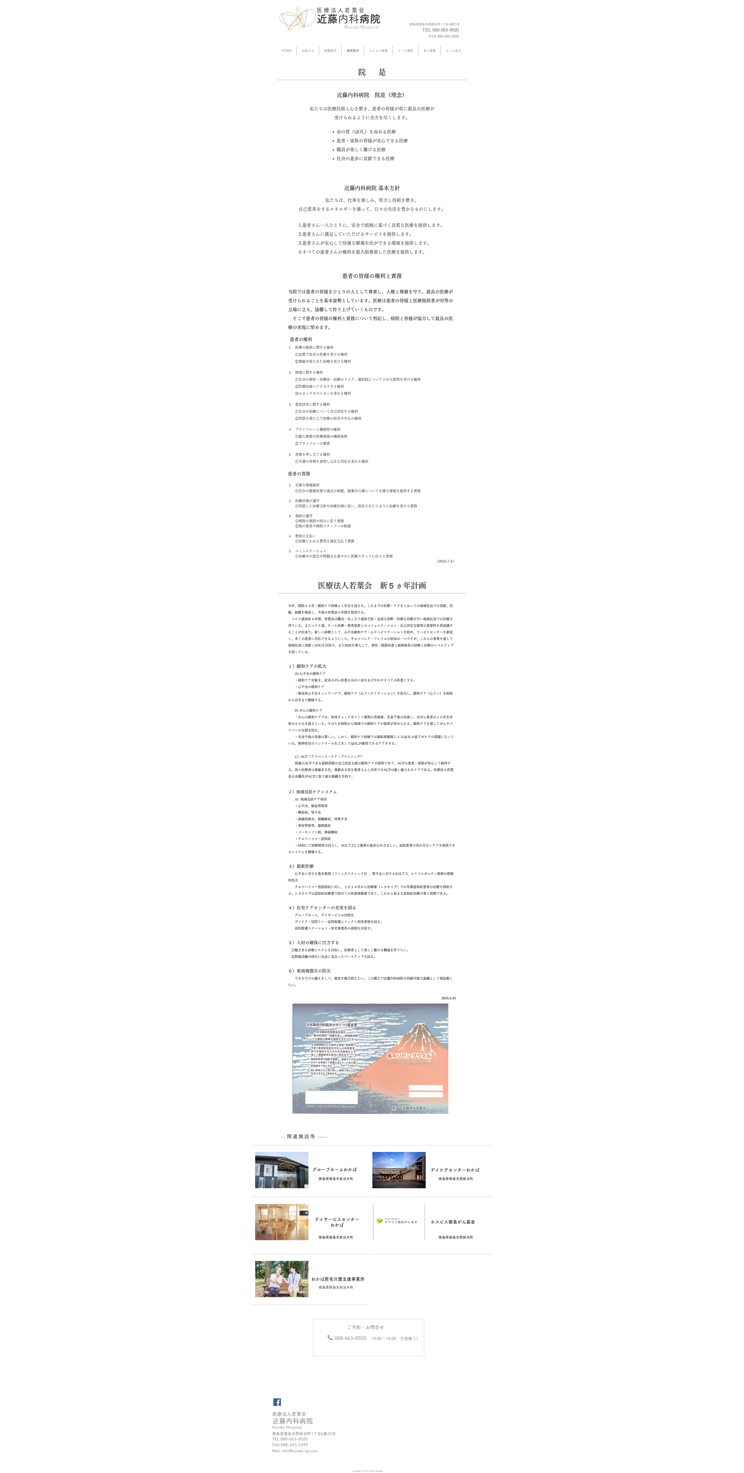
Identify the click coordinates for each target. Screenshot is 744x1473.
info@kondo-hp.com (300, 1451)
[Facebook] (277, 1402)
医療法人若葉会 (341, 10)
